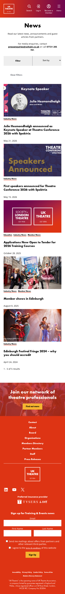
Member (48, 12)
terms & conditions (33, 548)
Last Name (47, 528)
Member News (34, 235)
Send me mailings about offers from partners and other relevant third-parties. (34, 542)
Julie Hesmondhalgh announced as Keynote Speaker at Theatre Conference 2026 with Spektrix (31, 129)
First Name (17, 528)
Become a (49, 10)
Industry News (10, 119)
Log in (38, 10)
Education (8, 235)
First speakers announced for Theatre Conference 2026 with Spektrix (30, 187)
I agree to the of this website (34, 547)
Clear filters (16, 75)
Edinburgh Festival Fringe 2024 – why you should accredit (30, 353)
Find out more (32, 406)
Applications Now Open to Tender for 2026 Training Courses (30, 244)
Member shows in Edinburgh (24, 298)
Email (32, 518)
